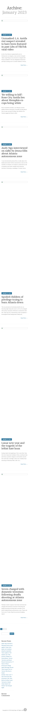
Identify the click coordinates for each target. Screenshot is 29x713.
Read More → (24, 65)
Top (25, 710)
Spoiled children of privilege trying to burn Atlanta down (12, 299)
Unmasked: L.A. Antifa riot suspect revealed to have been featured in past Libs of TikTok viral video (14, 44)
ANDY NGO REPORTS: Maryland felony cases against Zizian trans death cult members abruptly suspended (7, 647)
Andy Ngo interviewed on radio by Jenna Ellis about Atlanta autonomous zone (14, 152)
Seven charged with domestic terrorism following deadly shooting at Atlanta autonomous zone (12, 595)
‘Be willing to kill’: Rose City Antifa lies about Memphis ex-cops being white (13, 99)
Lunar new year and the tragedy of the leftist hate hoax (12, 446)
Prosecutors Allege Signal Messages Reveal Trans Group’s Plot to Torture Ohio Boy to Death (7, 669)
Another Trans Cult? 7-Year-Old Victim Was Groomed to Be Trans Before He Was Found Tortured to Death (7, 678)
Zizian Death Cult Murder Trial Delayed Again (6, 685)
